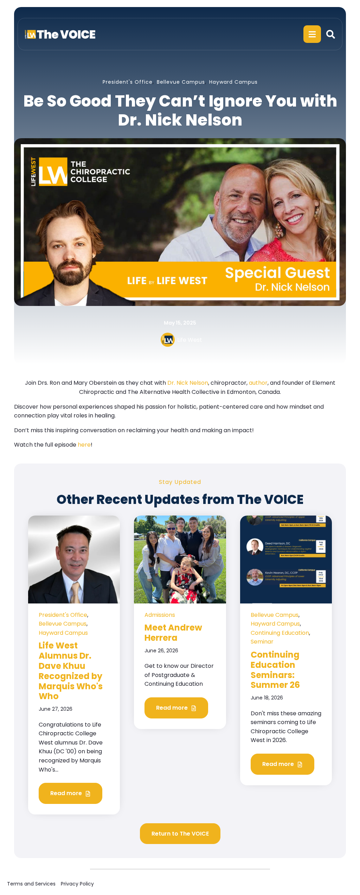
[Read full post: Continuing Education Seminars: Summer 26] (286, 559)
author (258, 383)
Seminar (262, 642)
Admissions (159, 615)
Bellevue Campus (181, 81)
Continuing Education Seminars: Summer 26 (275, 670)
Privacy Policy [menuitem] (77, 883)
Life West (189, 340)
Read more (66, 793)
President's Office (128, 81)
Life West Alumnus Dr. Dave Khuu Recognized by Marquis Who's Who (71, 671)
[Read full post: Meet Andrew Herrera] (180, 559)
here (84, 445)
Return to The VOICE (180, 834)
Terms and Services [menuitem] (31, 883)
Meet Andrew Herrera (173, 633)
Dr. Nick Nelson (187, 383)
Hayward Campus (233, 81)
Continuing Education (280, 633)
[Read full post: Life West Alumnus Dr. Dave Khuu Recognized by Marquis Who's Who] (74, 559)
